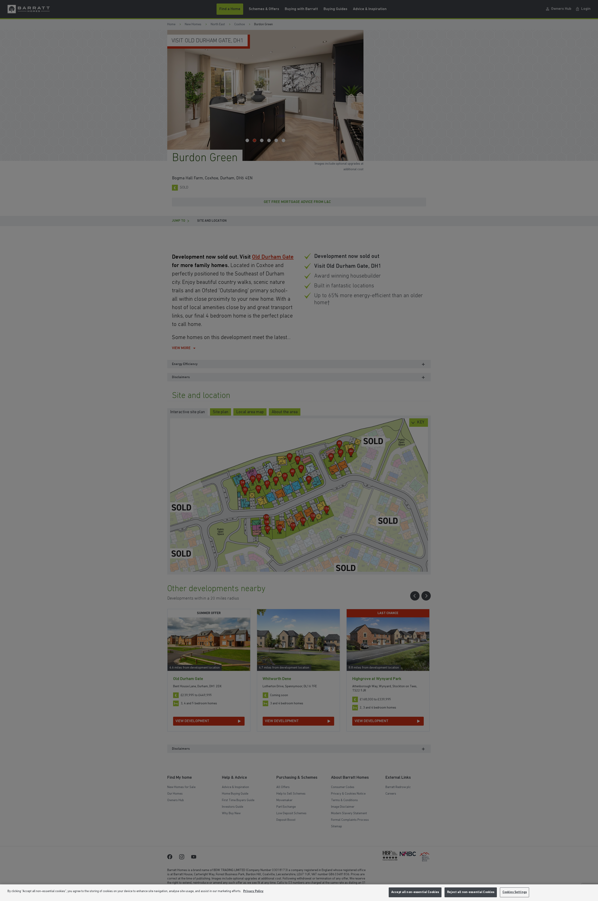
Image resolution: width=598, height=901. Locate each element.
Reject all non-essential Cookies (470, 892)
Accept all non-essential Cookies (415, 892)
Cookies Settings (514, 892)
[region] (299, 892)
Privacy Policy (253, 891)
